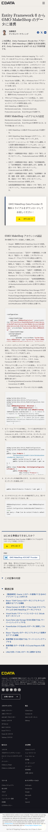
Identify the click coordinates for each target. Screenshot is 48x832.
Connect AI (28, 714)
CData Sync (29, 710)
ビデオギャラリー (7, 805)
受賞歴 (27, 760)
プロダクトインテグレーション (11, 753)
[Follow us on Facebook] (38, 32)
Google (27, 792)
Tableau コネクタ (7, 737)
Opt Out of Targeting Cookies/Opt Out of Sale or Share (24, 829)
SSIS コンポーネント (31, 717)
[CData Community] (19, 689)
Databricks (28, 789)
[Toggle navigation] (43, 3)
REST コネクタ (6, 727)
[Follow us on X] (42, 32)
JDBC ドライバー (7, 714)
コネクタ (4, 750)
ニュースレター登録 (8, 799)
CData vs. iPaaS (7, 765)
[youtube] (11, 689)
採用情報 (27, 770)
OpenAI (27, 802)
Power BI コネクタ (7, 734)
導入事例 (4, 789)
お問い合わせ (8, 697)
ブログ (4, 792)
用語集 (4, 802)
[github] (15, 689)
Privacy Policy (9, 823)
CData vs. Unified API (8, 768)
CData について (30, 750)
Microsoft (28, 795)
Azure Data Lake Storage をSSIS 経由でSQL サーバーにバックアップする (25, 621)
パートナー (5, 761)
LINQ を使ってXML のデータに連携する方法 (23, 652)
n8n (26, 799)
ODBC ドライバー (7, 710)
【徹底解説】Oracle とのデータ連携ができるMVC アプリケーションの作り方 (26, 595)
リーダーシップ (29, 763)
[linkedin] (3, 689)
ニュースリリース (30, 753)
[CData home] (10, 3)
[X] (7, 689)
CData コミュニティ (8, 785)
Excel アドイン (6, 731)
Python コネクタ (7, 720)
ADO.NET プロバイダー (9, 717)
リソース (4, 795)
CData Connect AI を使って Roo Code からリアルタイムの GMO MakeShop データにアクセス (26, 608)
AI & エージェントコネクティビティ (12, 757)
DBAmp (27, 720)
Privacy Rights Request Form (33, 825)
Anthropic (28, 785)
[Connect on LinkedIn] (45, 32)
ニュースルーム (29, 756)
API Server (5, 724)
